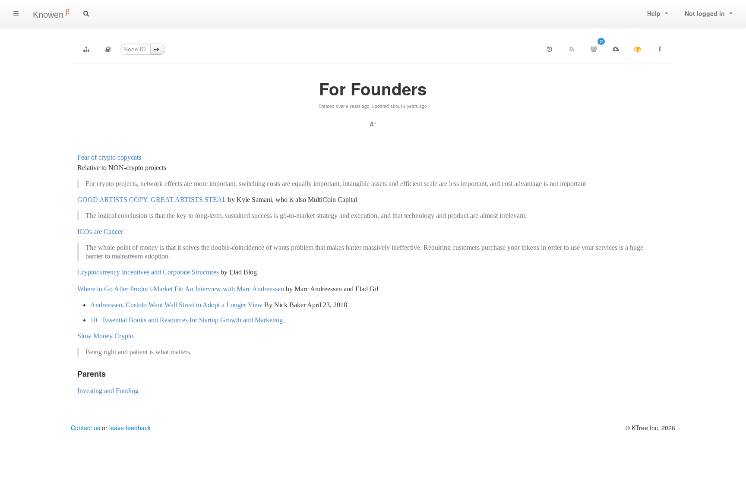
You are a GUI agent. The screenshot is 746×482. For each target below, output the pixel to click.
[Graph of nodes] (86, 49)
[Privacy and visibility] (638, 49)
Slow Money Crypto (105, 336)
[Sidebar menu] (16, 13)
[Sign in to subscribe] (572, 49)
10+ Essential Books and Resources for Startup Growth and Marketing (186, 320)
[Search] (86, 13)
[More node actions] (660, 49)
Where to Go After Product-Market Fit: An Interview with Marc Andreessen (180, 289)
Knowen (51, 13)
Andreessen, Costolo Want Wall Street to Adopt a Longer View (176, 305)
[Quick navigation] (108, 49)
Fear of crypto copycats (109, 157)
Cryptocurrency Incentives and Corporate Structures (148, 272)
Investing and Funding (108, 390)
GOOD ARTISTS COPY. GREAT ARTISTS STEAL (151, 199)
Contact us (85, 427)
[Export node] (616, 49)
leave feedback (130, 427)
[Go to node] (157, 49)
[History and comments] (550, 49)
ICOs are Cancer (100, 231)
